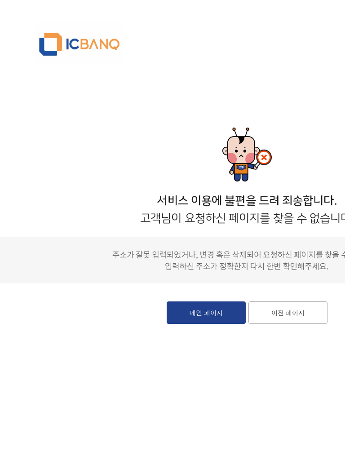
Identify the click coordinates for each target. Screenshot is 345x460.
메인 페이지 (206, 312)
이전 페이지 (288, 312)
